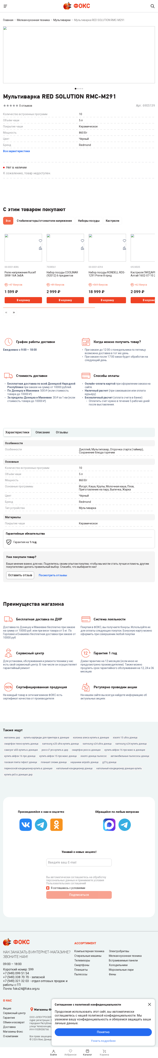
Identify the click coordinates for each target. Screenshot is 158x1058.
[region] (79, 221)
